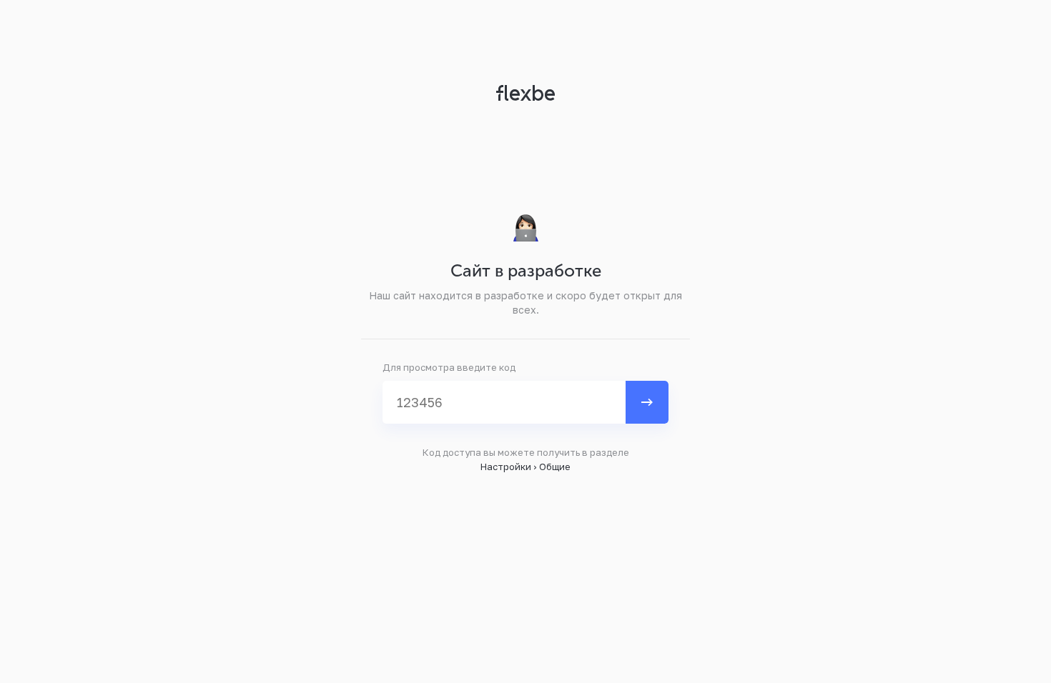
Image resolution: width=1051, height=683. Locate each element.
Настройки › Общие (525, 466)
